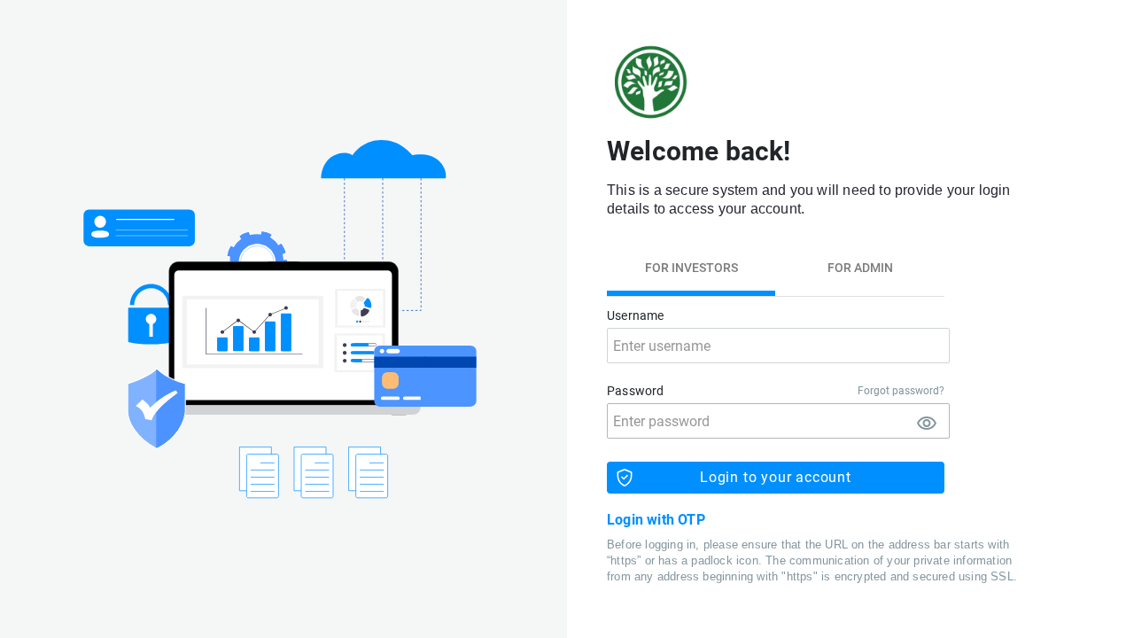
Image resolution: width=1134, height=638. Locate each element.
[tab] (691, 267)
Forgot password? (901, 391)
